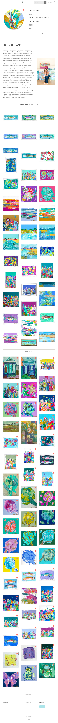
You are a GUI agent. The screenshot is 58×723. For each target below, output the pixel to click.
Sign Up (42, 706)
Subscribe (50, 2)
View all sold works (29, 694)
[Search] (45, 2)
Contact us (45, 34)
